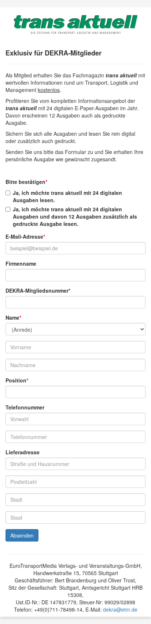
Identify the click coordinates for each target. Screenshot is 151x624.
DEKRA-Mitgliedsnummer (37, 290)
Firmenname (20, 263)
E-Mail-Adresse (24, 236)
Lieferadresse (22, 452)
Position (15, 380)
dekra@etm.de (120, 609)
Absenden (22, 535)
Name (12, 317)
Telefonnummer (24, 407)
